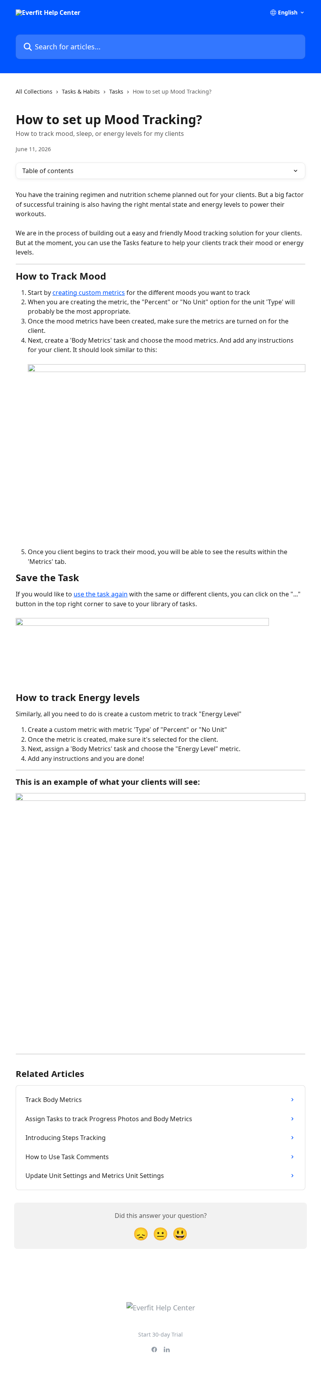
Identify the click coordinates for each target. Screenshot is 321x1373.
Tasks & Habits (81, 91)
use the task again (101, 594)
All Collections (34, 91)
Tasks (116, 91)
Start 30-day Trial (160, 1334)
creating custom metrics (88, 292)
